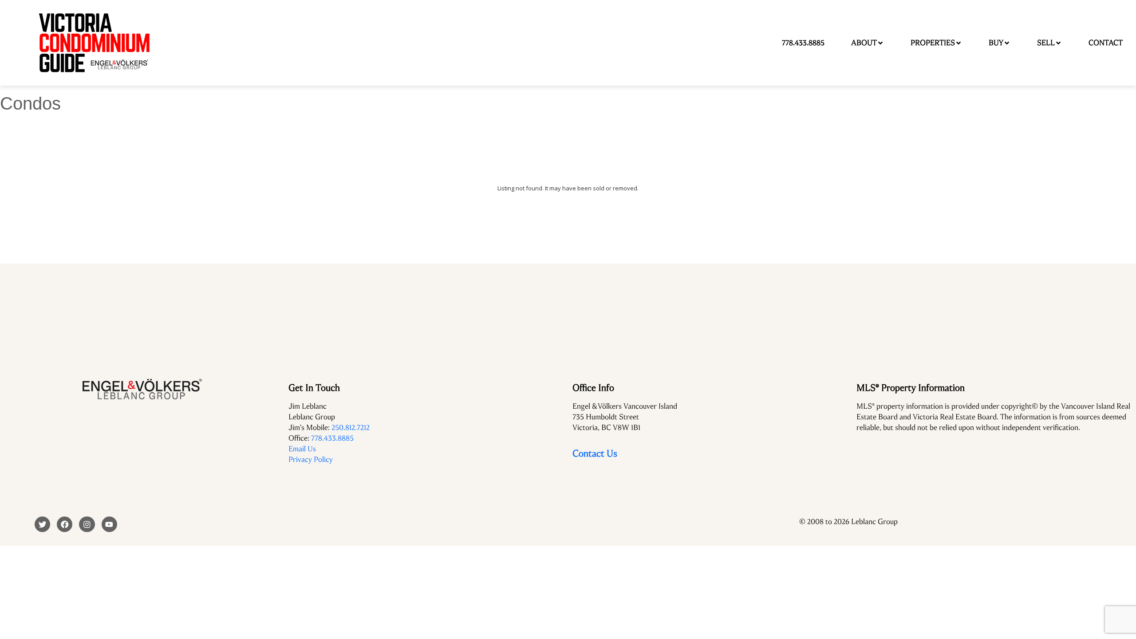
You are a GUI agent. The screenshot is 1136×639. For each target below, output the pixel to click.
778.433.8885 (332, 438)
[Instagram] (87, 524)
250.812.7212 (350, 427)
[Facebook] (64, 524)
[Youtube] (109, 524)
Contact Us (594, 453)
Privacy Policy (310, 459)
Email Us (302, 449)
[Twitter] (42, 524)
